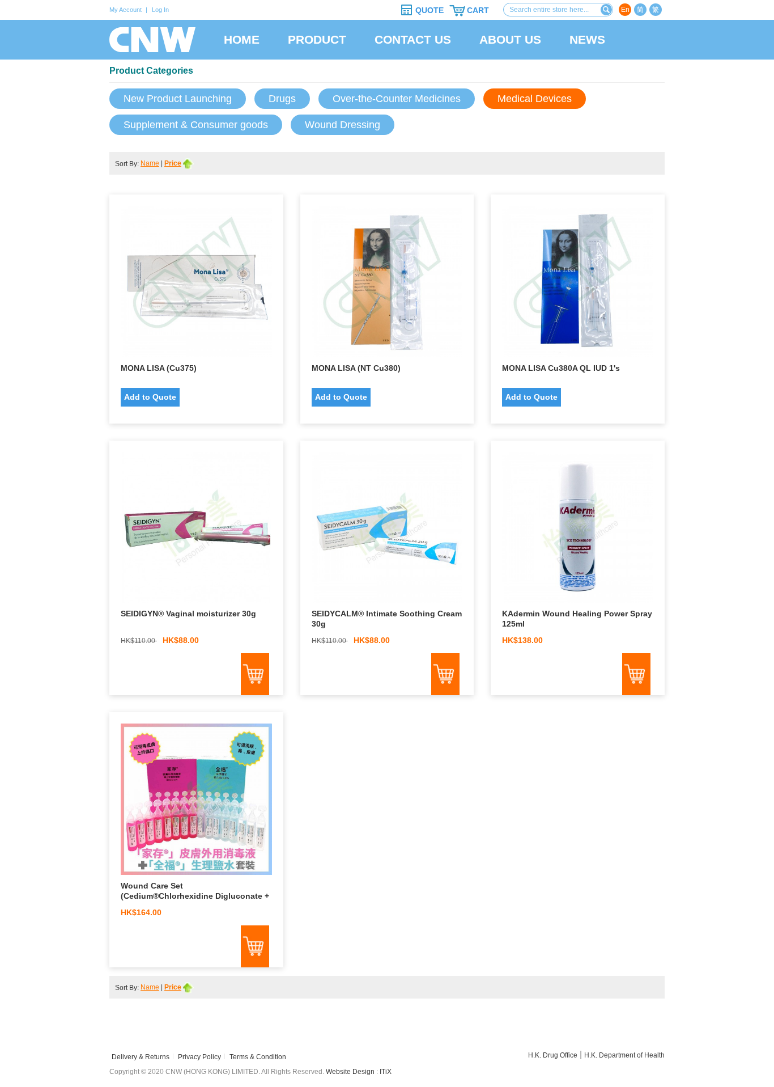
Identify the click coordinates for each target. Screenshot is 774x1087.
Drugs (282, 98)
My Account (125, 9)
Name (150, 163)
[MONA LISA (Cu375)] (196, 284)
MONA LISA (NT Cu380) (356, 368)
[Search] (606, 9)
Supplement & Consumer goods (196, 124)
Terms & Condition (257, 1057)
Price (172, 163)
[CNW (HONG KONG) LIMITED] (152, 39)
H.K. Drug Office (552, 1055)
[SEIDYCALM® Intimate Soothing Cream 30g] (387, 530)
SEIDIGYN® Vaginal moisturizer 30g (188, 613)
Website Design (350, 1072)
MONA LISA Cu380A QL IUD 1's (561, 368)
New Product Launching (178, 98)
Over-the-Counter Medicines (397, 98)
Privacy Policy (199, 1057)
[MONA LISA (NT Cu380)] (387, 284)
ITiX (386, 1072)
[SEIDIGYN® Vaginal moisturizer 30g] (196, 530)
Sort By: (128, 164)
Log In (160, 9)
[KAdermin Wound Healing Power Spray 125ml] (577, 530)
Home (242, 39)
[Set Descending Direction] (188, 163)
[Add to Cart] (255, 674)
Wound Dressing (342, 124)
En (625, 10)
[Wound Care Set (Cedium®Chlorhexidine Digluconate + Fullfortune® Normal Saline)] (196, 802)
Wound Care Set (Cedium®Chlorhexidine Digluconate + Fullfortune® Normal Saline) (195, 896)
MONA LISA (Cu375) (159, 368)
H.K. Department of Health (624, 1055)
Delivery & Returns (140, 1057)
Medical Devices (534, 98)
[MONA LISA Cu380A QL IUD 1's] (577, 284)
